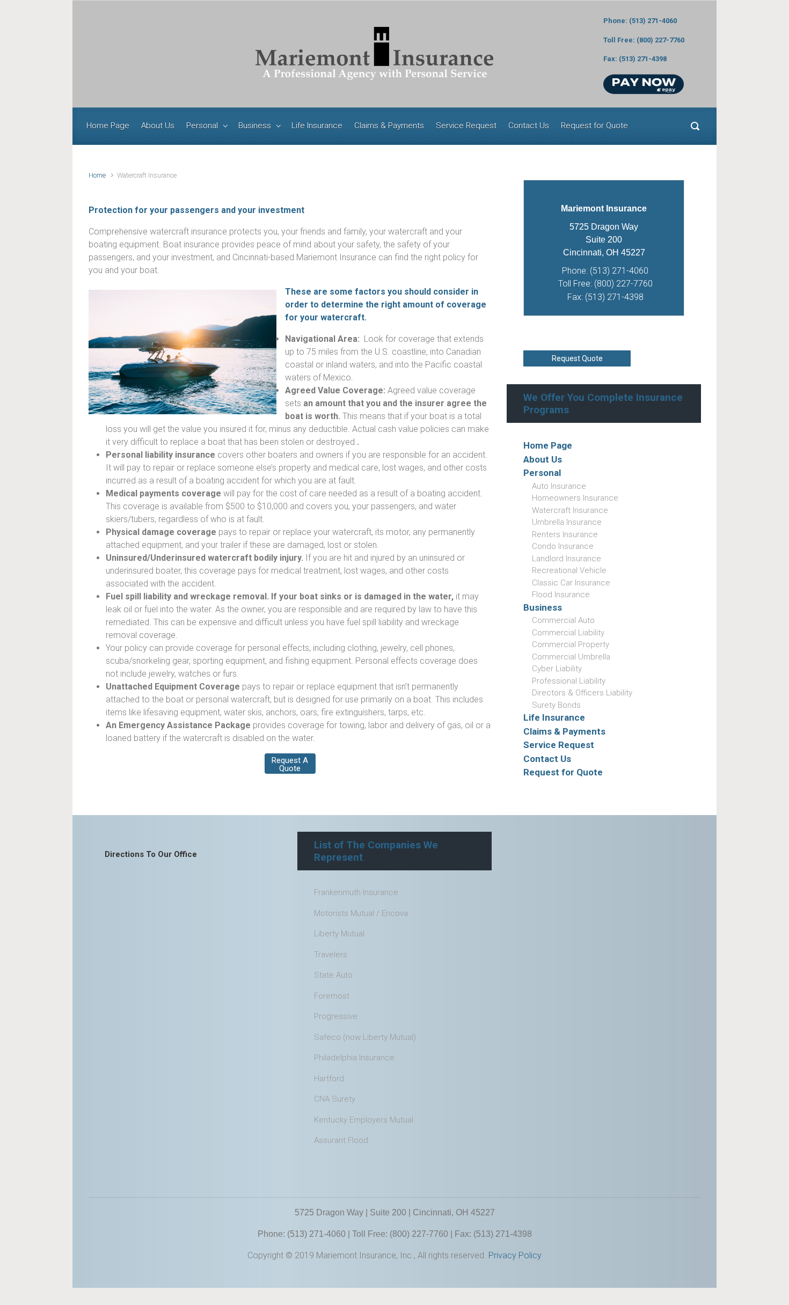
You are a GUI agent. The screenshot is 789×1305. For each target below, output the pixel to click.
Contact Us (547, 758)
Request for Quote (563, 772)
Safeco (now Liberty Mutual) (365, 1037)
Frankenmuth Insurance (356, 892)
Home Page (547, 445)
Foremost (331, 996)
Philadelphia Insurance (354, 1057)
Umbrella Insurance (567, 522)
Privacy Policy (514, 1255)
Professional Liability (568, 681)
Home (97, 175)
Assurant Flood (341, 1140)
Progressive (335, 1016)
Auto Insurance (559, 486)
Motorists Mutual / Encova (361, 913)
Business (542, 607)
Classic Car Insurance (571, 583)
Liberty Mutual (339, 934)
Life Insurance (554, 717)
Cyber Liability (557, 668)
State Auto (333, 975)
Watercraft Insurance (570, 510)
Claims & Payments (564, 731)
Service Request (558, 744)
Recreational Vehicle (569, 570)
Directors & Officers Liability (582, 693)
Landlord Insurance (566, 558)
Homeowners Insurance (575, 498)
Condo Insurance (563, 546)
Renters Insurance (565, 534)
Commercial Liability (568, 632)
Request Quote (577, 358)
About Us (542, 459)
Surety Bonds (556, 705)
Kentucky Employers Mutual (363, 1120)
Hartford (329, 1078)
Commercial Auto (563, 620)
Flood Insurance (561, 594)
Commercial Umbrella (571, 657)
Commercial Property (570, 644)
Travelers (330, 954)
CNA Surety (334, 1099)
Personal (542, 472)
